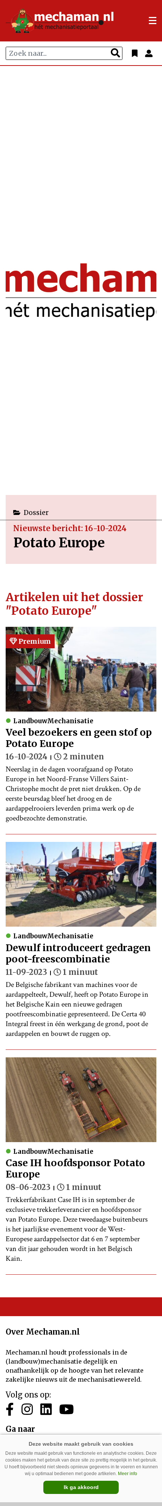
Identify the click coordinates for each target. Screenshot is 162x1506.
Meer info (127, 1473)
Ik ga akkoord (81, 1487)
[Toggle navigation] (152, 20)
